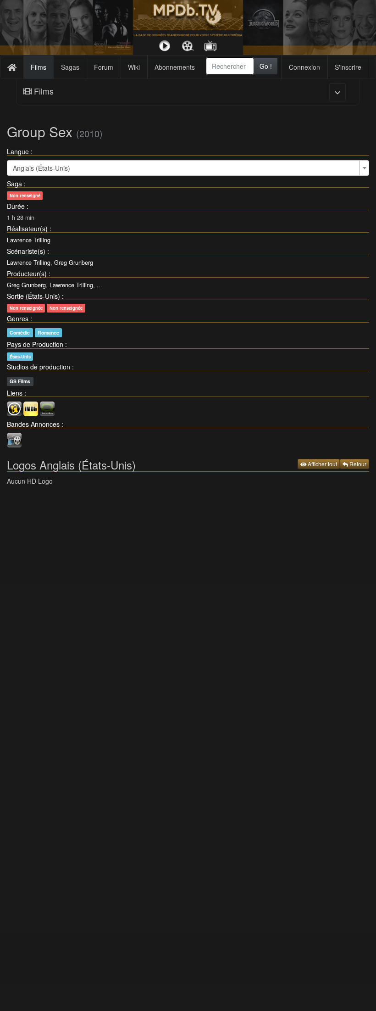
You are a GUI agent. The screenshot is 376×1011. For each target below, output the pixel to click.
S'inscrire (348, 67)
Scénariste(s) (26, 251)
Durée (16, 206)
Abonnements (175, 67)
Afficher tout (321, 464)
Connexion (304, 67)
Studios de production (38, 366)
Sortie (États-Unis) (33, 296)
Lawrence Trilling (28, 240)
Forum (103, 67)
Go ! (266, 66)
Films (38, 67)
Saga (14, 183)
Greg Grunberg (73, 262)
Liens (14, 392)
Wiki (134, 67)
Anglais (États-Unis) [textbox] (41, 168)
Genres (17, 318)
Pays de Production (35, 344)
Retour (357, 464)
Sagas (70, 67)
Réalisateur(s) (27, 228)
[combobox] (230, 66)
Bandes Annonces (33, 424)
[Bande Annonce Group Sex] (14, 439)
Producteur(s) (27, 273)
